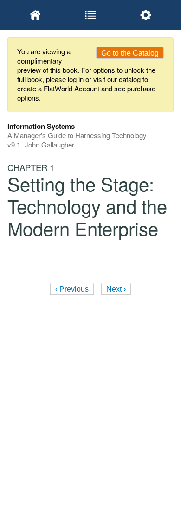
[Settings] (146, 15)
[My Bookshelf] (35, 15)
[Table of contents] (90, 15)
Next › (116, 289)
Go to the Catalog (130, 53)
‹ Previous (72, 289)
